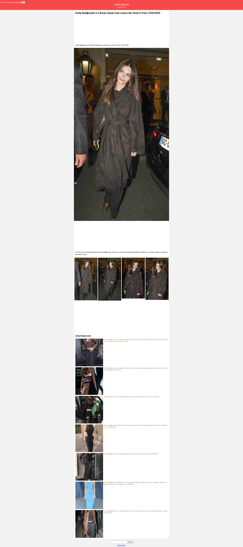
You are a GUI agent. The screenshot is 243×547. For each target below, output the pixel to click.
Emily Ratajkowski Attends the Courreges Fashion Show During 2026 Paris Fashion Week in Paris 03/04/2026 (136, 426)
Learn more (17, 2)
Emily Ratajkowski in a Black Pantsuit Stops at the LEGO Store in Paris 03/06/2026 (131, 397)
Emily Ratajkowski (83, 336)
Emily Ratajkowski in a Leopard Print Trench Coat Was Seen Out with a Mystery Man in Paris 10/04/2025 (136, 512)
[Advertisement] (54, 23)
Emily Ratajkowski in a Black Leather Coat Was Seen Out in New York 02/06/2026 (131, 454)
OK (23, 2)
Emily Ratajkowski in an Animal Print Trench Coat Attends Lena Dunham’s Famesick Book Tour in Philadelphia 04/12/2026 (136, 369)
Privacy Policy (121, 545)
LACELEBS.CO (121, 4)
